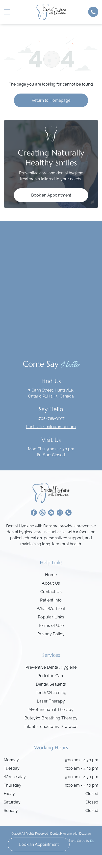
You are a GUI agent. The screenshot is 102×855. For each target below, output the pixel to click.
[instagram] (42, 513)
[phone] (68, 513)
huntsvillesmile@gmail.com (51, 426)
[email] (60, 513)
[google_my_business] (51, 513)
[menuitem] (51, 576)
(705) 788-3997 (51, 418)
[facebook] (34, 513)
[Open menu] (7, 12)
